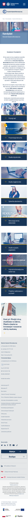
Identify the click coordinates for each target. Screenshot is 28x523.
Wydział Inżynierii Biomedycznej (14, 11)
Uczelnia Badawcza (5, 425)
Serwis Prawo (4, 422)
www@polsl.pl (21, 493)
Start (4, 18)
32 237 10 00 (6, 364)
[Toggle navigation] (24, 4)
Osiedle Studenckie (5, 416)
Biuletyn (12, 451)
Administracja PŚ (5, 385)
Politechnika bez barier (6, 419)
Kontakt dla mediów (5, 378)
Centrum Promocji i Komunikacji (8, 394)
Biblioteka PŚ (4, 388)
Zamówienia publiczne (6, 431)
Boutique (12, 456)
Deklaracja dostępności (14, 495)
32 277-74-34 (10, 349)
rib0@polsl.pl (7, 352)
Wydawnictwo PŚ (5, 428)
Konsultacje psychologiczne (7, 407)
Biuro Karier (3, 391)
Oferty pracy (4, 413)
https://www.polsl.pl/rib (6, 355)
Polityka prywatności (14, 484)
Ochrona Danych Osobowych (7, 410)
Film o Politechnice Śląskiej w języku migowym (11, 397)
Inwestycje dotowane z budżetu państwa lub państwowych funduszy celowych (11, 403)
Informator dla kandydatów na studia (9, 400)
